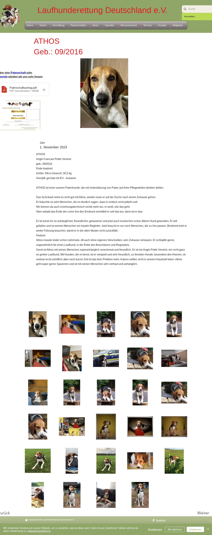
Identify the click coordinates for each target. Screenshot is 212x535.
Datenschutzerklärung (39, 531)
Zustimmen (195, 529)
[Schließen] (208, 529)
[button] (44, 25)
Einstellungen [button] (155, 529)
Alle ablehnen (175, 529)
